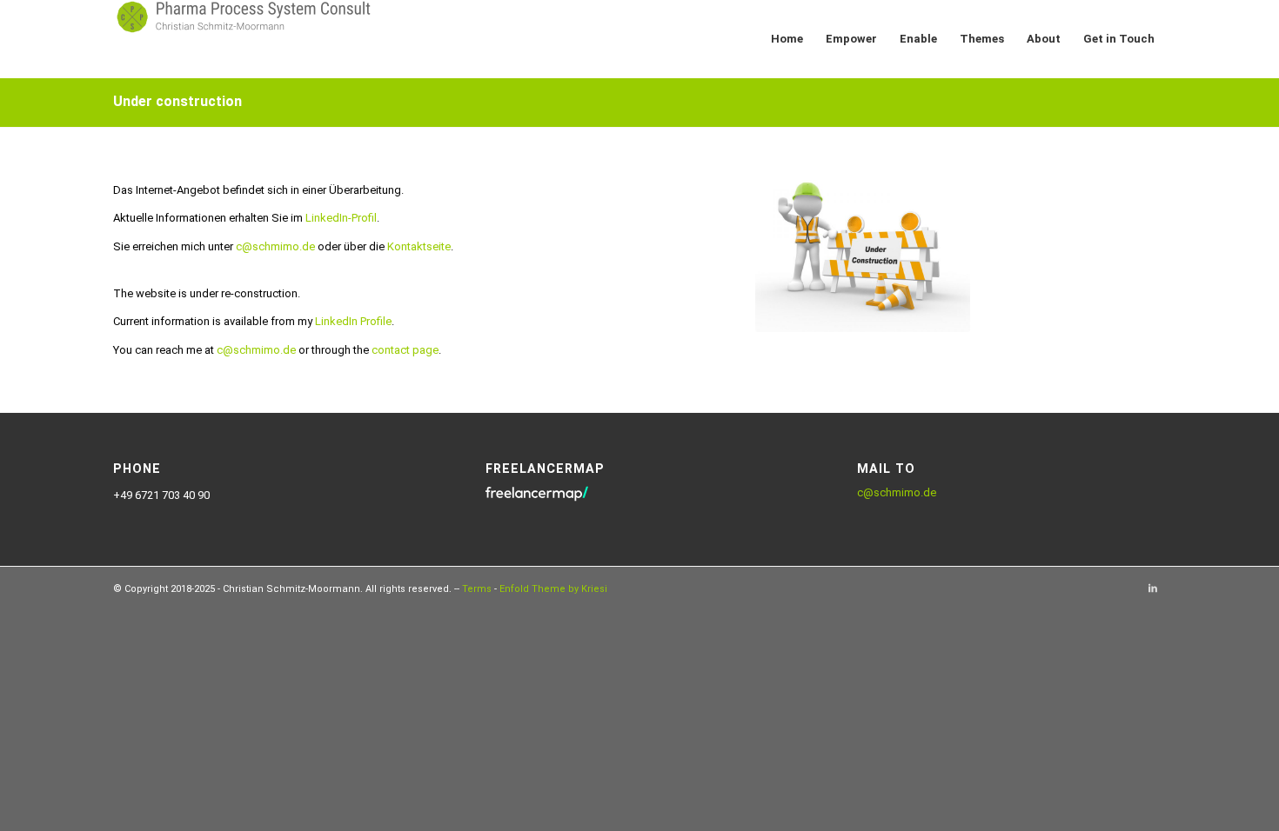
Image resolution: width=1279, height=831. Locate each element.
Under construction (177, 101)
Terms (477, 589)
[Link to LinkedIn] (1153, 588)
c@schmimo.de (896, 492)
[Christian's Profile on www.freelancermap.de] (536, 500)
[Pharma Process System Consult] (243, 39)
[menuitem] (787, 39)
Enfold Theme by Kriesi (553, 589)
